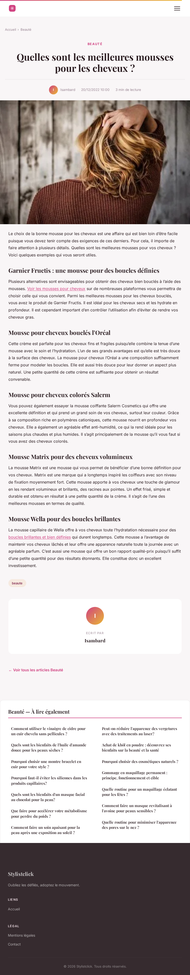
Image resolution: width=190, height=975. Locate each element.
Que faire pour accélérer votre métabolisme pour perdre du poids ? (49, 813)
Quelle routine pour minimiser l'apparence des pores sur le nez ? (139, 825)
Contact (14, 944)
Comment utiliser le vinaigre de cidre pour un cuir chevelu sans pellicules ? (48, 731)
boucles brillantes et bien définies (39, 537)
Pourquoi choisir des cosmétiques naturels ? (140, 761)
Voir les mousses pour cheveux (56, 288)
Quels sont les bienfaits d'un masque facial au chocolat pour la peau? (48, 797)
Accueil (10, 29)
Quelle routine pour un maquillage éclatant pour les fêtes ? (139, 792)
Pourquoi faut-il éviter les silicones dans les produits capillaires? (49, 780)
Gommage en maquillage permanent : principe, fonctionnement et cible (134, 775)
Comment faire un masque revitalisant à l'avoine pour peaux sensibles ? (137, 808)
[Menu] (177, 8)
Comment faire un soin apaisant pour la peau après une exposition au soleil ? (45, 830)
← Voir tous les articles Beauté (35, 670)
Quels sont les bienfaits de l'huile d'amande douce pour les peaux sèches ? (48, 747)
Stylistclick (21, 873)
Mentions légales (21, 935)
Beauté (26, 29)
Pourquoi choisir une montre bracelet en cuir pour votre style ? (46, 764)
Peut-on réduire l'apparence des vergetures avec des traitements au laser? (139, 731)
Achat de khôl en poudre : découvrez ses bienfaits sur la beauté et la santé (136, 747)
